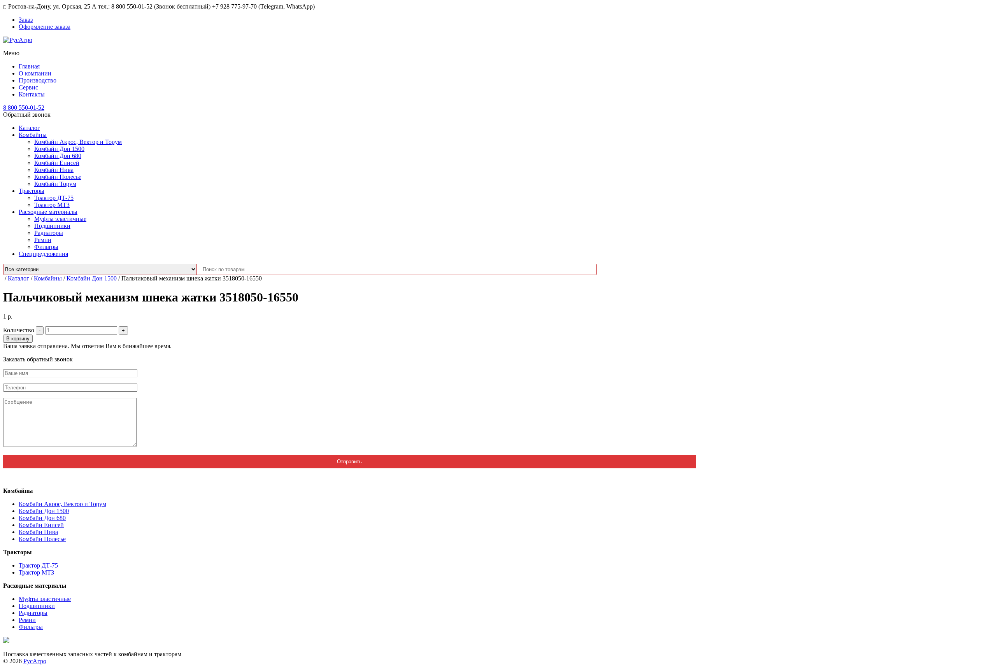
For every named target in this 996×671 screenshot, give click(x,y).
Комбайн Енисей (56, 162)
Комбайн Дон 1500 (59, 148)
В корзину (18, 339)
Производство (37, 80)
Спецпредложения (43, 254)
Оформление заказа (44, 26)
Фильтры (46, 247)
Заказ (26, 19)
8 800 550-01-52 (23, 107)
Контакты (32, 94)
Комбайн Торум (55, 183)
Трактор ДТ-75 (54, 197)
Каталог (29, 127)
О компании (35, 73)
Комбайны (33, 134)
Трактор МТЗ (52, 204)
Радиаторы (48, 233)
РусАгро (34, 661)
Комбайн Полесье (57, 176)
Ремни (42, 240)
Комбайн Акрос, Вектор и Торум (78, 141)
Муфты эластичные (60, 218)
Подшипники (52, 225)
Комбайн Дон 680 (57, 155)
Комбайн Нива (54, 169)
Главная (29, 66)
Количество (18, 330)
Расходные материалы (48, 211)
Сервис (28, 87)
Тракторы (31, 190)
